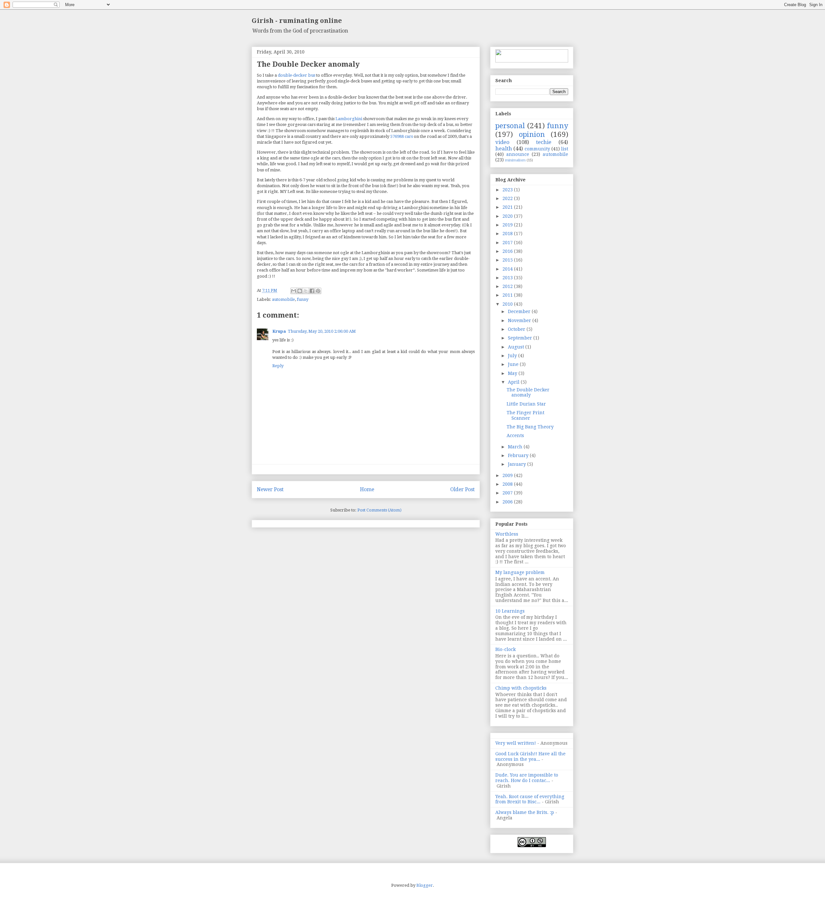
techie (543, 142)
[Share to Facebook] (312, 291)
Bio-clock (505, 649)
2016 (508, 251)
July (513, 355)
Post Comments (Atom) (379, 510)
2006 (508, 501)
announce (517, 154)
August (516, 346)
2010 (508, 304)
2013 (508, 277)
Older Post (462, 489)
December (520, 311)
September (520, 337)
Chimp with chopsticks (521, 688)
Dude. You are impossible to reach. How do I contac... (526, 777)
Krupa (279, 331)
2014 (508, 269)
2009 (508, 475)
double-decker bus (296, 75)
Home (367, 489)
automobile (283, 299)
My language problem (520, 572)
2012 (508, 286)
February (519, 455)
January (517, 464)
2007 (508, 492)
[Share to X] (306, 291)
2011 (508, 295)
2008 (508, 484)
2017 (508, 242)
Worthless (506, 534)
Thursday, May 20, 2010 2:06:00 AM (322, 331)
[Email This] (293, 291)
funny (302, 299)
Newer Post (270, 489)
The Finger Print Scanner (525, 415)
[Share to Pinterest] (318, 291)
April (514, 382)
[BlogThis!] (299, 291)
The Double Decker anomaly (528, 392)
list (564, 148)
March (516, 446)
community (537, 148)
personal (510, 125)
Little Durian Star (526, 403)
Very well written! (515, 743)
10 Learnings (510, 611)
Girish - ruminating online (297, 20)
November (520, 320)
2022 (508, 198)
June (514, 364)
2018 (508, 233)
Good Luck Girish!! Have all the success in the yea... (530, 756)
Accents (515, 435)
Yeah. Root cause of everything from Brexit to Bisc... (529, 799)
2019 (508, 224)
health (503, 148)
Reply (278, 365)
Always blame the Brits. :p (524, 812)
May (513, 373)
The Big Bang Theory (530, 426)
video (502, 142)
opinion (532, 134)
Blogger (424, 885)
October (517, 329)
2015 (508, 260)
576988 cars (401, 136)
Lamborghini (348, 118)
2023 (508, 189)
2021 (508, 207)
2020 (508, 216)
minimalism (515, 160)
